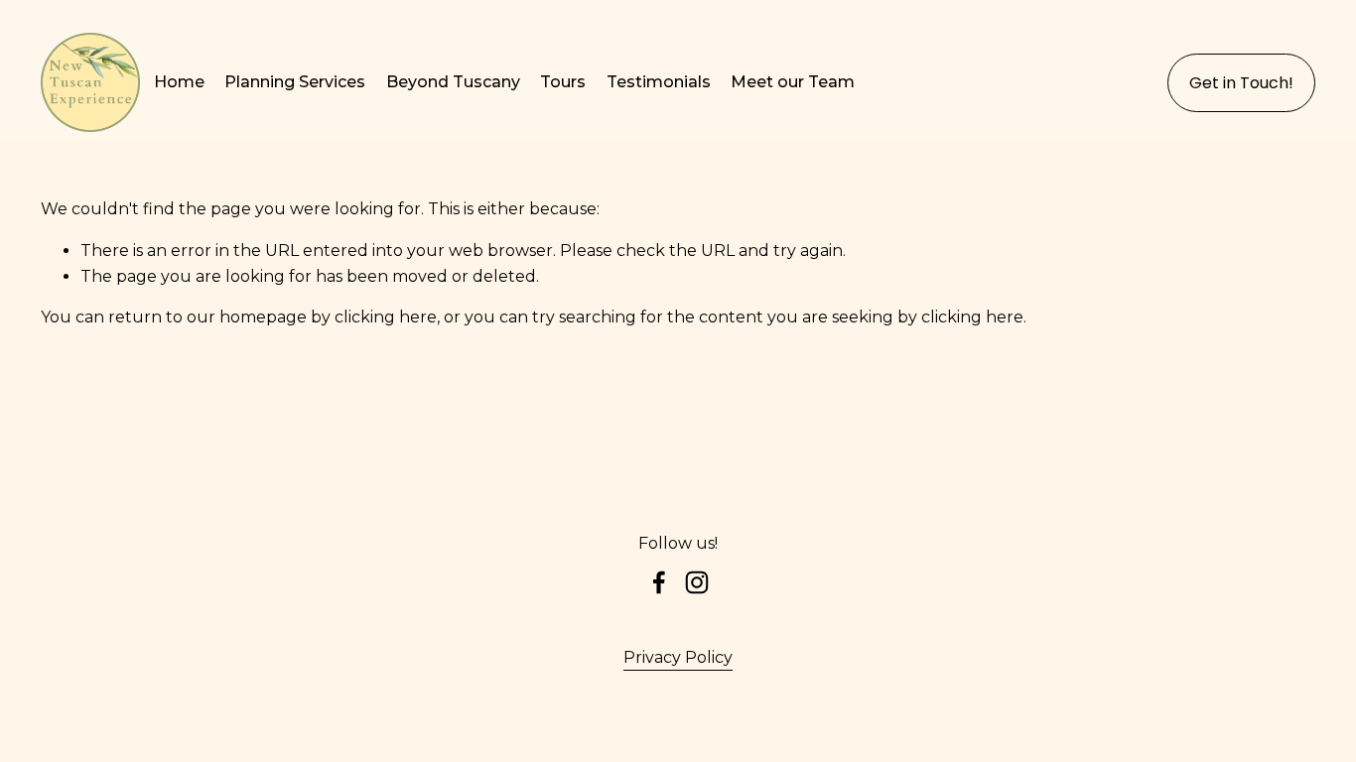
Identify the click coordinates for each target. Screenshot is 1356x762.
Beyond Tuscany (453, 81)
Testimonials (659, 81)
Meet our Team (793, 81)
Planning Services (294, 81)
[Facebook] (659, 582)
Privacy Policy (678, 657)
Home (179, 81)
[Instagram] (697, 582)
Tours (563, 81)
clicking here (386, 317)
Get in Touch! (1241, 82)
